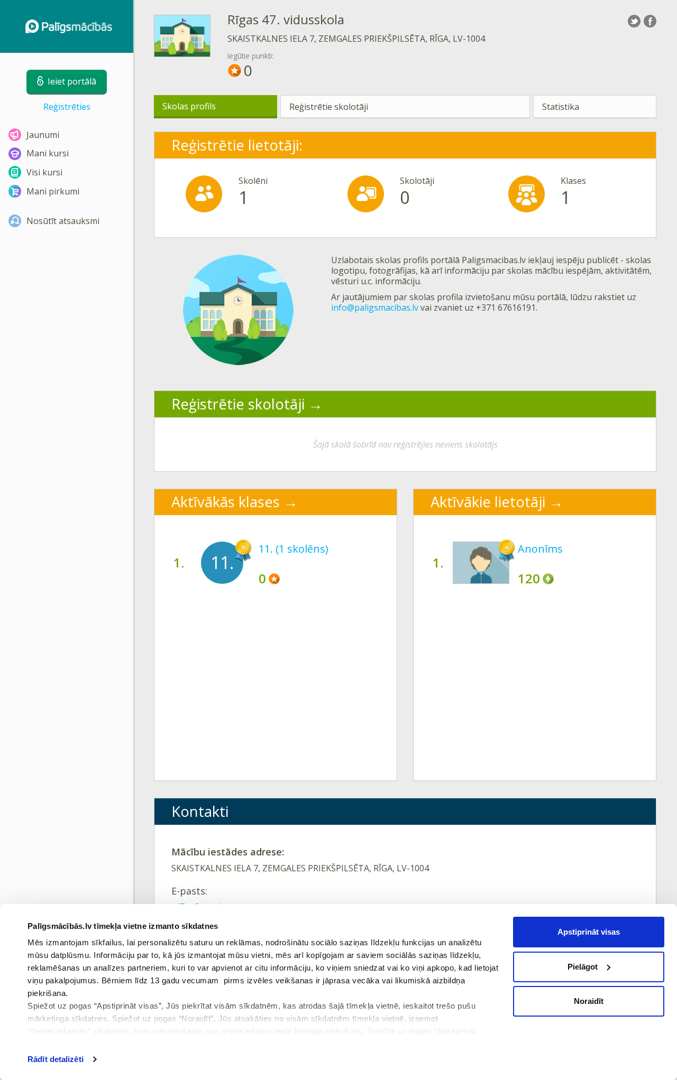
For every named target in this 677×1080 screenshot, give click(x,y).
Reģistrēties (66, 106)
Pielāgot (583, 966)
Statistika (560, 107)
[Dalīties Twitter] (634, 21)
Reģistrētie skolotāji (328, 107)
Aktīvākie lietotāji (488, 501)
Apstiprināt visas (588, 931)
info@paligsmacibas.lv (374, 307)
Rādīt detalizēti (56, 1059)
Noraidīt (588, 1001)
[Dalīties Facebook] (650, 21)
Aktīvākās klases (225, 501)
